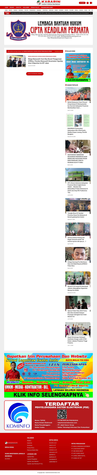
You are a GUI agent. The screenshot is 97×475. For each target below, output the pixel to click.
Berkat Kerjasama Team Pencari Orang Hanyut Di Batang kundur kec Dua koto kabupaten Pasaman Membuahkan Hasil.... (78, 105)
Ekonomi (61, 10)
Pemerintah (32, 10)
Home (6, 7)
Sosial (76, 10)
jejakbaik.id (52, 454)
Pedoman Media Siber (47, 7)
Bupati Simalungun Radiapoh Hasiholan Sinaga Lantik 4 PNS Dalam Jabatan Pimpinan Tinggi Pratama (77, 340)
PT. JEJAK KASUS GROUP (77, 448)
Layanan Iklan (30, 456)
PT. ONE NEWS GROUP (77, 451)
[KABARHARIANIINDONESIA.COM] (48, 5)
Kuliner (71, 10)
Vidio (93, 10)
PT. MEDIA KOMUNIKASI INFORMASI (80, 446)
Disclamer (29, 445)
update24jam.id (53, 461)
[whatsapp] (9, 450)
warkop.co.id (52, 447)
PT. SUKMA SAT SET (76, 458)
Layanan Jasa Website (32, 461)
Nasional (21, 10)
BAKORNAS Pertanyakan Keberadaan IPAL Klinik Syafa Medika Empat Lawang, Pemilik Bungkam (77, 131)
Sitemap (82, 2)
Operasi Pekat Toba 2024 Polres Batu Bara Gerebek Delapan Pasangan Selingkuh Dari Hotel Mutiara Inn (77, 313)
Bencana (51, 10)
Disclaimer (26, 7)
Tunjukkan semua (58, 51)
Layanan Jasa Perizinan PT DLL (35, 463)
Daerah (15, 10)
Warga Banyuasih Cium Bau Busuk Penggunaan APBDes (42, 56)
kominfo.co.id (52, 443)
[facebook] (4, 3)
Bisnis (56, 10)
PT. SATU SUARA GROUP (77, 453)
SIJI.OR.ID (7, 458)
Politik (26, 10)
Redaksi (12, 7)
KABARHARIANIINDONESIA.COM (52, 472)
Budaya (81, 10)
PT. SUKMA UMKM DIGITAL (78, 455)
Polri (85, 10)
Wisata (66, 10)
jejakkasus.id (52, 457)
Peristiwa (45, 10)
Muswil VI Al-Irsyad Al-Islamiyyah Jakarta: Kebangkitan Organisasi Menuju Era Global (78, 288)
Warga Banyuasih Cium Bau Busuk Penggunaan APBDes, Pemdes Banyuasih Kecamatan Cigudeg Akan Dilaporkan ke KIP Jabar (45, 61)
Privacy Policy (35, 7)
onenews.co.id (53, 450)
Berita (10, 10)
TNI (89, 10)
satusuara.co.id (53, 452)
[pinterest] (11, 450)
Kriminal (39, 10)
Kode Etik (18, 7)
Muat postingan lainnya (35, 73)
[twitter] (6, 3)
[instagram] (8, 3)
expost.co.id (52, 445)
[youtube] (10, 3)
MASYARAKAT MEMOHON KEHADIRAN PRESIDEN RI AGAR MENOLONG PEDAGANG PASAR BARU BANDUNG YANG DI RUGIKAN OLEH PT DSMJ (77, 158)
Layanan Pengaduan (32, 459)
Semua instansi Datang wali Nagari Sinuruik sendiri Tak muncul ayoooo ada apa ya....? (77, 239)
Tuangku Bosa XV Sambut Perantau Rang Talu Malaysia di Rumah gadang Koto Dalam (77, 215)
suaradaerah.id (53, 459)
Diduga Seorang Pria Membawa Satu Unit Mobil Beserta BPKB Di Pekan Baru (77, 264)
